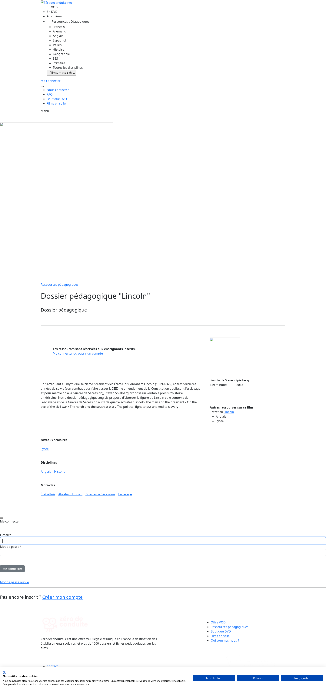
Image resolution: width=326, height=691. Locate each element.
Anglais (58, 36)
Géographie (61, 54)
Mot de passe (11, 547)
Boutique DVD (57, 99)
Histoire (58, 49)
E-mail (5, 535)
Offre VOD (218, 622)
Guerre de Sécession (100, 494)
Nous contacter (58, 90)
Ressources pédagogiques (70, 21)
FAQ (50, 94)
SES (55, 58)
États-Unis (48, 494)
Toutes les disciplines (68, 67)
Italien (57, 45)
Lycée (45, 449)
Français (59, 27)
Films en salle (56, 103)
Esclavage (125, 494)
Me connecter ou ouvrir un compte (78, 353)
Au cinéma (54, 16)
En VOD (52, 7)
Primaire (59, 63)
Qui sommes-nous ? (225, 640)
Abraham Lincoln (70, 494)
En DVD (52, 12)
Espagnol (59, 40)
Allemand (59, 31)
